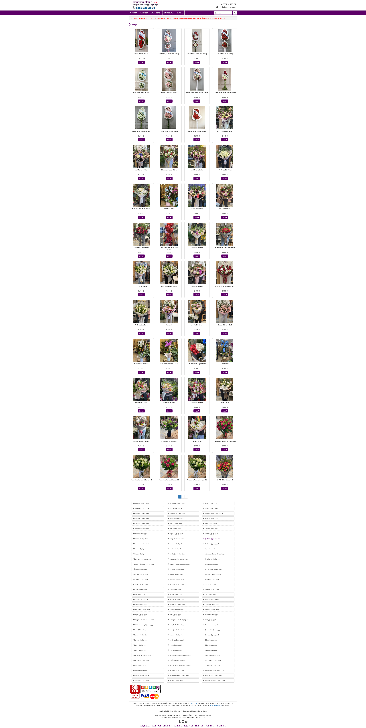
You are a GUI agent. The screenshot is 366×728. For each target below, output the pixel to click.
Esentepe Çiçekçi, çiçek (211, 635)
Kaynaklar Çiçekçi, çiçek (141, 513)
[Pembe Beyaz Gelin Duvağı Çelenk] (197, 79)
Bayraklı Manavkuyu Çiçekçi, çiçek (179, 564)
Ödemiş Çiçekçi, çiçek (140, 670)
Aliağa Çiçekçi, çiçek (175, 523)
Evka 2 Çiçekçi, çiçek (140, 645)
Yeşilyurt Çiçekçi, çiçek (141, 584)
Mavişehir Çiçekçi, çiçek (176, 584)
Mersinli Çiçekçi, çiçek (211, 534)
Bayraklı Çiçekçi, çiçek (176, 574)
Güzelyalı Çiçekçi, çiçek (211, 589)
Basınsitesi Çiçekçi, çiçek (212, 625)
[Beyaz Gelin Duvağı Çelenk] (141, 117)
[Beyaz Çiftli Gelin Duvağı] (141, 79)
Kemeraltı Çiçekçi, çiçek (211, 579)
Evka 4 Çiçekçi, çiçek (210, 645)
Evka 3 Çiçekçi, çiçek (175, 645)
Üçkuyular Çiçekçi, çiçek (176, 569)
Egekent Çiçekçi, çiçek (141, 635)
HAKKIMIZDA (144, 13)
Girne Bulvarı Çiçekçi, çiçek (142, 655)
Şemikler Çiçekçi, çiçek (141, 579)
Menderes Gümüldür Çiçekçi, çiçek (180, 655)
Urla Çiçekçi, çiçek (139, 594)
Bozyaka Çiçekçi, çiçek (141, 549)
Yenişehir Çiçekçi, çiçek (176, 539)
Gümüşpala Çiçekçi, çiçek (212, 655)
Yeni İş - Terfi (156, 726)
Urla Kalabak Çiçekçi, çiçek (212, 660)
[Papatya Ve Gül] (197, 427)
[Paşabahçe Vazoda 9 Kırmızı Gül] (169, 466)
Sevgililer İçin (221, 726)
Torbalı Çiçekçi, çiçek (175, 594)
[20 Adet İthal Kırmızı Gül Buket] (225, 234)
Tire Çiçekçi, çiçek (210, 594)
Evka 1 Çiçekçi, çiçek (210, 640)
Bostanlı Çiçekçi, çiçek (141, 589)
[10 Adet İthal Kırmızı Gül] (225, 466)
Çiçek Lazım (193, 703)
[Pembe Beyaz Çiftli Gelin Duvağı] (169, 40)
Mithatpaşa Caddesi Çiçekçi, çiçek (214, 554)
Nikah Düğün (199, 726)
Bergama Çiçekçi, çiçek (176, 518)
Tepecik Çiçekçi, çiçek (176, 680)
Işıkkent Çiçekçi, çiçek (140, 534)
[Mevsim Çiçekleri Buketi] (141, 427)
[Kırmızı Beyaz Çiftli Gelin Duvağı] (197, 40)
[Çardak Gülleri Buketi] (225, 311)
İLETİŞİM (180, 13)
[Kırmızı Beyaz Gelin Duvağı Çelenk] (225, 79)
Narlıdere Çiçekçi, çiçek (141, 599)
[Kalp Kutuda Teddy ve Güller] (197, 350)
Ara (235, 13)
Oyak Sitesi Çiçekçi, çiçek (212, 665)
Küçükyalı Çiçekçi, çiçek (211, 544)
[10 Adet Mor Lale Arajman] (169, 427)
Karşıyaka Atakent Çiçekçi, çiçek (144, 620)
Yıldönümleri (167, 726)
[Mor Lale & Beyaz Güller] (225, 117)
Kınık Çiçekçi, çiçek (140, 665)
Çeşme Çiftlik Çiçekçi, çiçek (212, 630)
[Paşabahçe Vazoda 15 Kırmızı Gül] (225, 427)
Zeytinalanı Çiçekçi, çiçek (141, 529)
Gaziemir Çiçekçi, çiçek (176, 610)
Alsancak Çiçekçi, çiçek (211, 610)
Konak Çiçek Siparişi (215, 705)
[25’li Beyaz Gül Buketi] (225, 156)
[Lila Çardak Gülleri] (197, 311)
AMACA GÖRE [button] (155, 13)
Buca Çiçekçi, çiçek (175, 615)
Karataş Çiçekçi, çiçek (176, 549)
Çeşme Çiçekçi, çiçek (140, 615)
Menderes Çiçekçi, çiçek (211, 599)
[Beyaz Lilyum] (225, 389)
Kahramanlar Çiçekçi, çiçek (142, 544)
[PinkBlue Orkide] (169, 195)
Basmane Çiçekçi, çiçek (176, 544)
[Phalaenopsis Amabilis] (141, 350)
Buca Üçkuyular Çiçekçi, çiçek (178, 559)
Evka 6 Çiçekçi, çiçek (175, 650)
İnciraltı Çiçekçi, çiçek (140, 569)
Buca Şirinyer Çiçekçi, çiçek (212, 574)
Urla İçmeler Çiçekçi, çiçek (177, 660)
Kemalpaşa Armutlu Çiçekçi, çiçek (179, 620)
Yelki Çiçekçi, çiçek (175, 529)
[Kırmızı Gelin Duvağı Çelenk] (197, 117)
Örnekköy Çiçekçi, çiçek (176, 670)
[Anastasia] (169, 311)
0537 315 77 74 (229, 4)
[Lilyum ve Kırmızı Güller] (169, 156)
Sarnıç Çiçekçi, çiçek (210, 503)
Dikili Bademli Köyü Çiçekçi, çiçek (144, 625)
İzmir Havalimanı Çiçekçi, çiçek (213, 513)
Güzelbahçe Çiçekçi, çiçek (142, 610)
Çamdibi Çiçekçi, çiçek (141, 539)
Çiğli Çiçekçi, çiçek (210, 584)
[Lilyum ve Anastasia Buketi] (141, 195)
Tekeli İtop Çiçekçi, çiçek (141, 680)
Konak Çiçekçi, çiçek (140, 604)
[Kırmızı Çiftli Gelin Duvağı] (225, 40)
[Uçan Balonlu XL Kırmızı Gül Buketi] (169, 234)
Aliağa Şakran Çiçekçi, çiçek (213, 675)
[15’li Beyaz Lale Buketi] (141, 311)
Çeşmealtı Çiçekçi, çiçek (141, 518)
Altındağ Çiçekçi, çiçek (141, 574)
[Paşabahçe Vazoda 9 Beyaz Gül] (197, 466)
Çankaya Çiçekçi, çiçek (212, 539)
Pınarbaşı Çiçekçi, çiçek (176, 579)
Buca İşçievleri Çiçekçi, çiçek (142, 559)
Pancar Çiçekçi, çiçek (175, 508)
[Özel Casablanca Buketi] (169, 272)
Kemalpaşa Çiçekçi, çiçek (177, 604)
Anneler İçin (178, 726)
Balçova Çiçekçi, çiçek (211, 564)
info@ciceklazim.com (227, 7)
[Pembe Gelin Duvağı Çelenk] (169, 117)
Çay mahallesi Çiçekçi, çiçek (213, 569)
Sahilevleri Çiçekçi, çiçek (141, 508)
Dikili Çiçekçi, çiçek (210, 620)
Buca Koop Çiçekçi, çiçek (177, 503)
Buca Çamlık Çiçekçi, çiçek (177, 630)
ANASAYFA (133, 13)
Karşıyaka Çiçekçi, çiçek (211, 604)
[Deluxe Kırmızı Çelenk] (141, 40)
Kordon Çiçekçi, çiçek (211, 508)
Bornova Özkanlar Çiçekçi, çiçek (144, 564)
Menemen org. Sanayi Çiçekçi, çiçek (180, 665)
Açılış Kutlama (145, 726)
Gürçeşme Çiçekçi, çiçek (141, 660)
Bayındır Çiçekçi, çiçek (211, 518)
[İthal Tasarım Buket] (141, 156)
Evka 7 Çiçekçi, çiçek (210, 650)
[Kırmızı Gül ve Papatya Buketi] (225, 272)
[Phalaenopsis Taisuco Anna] (169, 350)
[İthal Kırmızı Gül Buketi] (141, 234)
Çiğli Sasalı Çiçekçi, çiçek (141, 675)
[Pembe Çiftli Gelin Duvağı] (169, 79)
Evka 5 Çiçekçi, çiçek (140, 650)
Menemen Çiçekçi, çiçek (176, 599)
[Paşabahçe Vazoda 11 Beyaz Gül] (141, 466)
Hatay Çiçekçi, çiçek (175, 589)
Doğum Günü (188, 726)
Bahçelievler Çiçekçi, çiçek (177, 625)
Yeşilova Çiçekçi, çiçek (176, 534)
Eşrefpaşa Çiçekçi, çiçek (176, 640)
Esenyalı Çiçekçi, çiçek (141, 640)
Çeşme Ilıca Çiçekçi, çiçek (177, 513)
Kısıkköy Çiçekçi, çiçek (211, 529)
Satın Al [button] (141, 62)
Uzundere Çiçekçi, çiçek (141, 503)
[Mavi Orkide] (225, 350)
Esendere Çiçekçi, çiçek (176, 635)
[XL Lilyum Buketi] (141, 272)
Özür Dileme (210, 726)
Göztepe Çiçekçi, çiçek (141, 554)
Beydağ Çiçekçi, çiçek (140, 630)
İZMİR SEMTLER (169, 13)
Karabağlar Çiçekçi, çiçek (177, 554)
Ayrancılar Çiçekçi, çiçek (141, 523)
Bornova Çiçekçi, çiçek (211, 615)
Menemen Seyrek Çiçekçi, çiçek (179, 675)
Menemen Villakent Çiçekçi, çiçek (214, 680)
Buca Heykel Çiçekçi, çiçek (212, 559)
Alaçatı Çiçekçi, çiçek (210, 523)
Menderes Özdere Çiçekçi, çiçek (214, 670)
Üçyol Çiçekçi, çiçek (210, 549)
